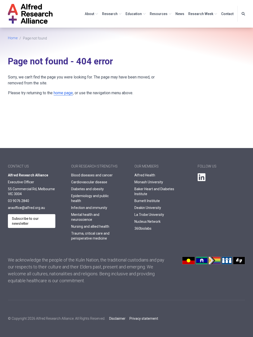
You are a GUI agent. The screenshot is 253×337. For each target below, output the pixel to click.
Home (13, 38)
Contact (227, 14)
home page (63, 93)
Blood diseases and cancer (92, 175)
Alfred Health (144, 175)
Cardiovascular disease (89, 182)
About (89, 14)
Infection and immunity (89, 208)
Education (134, 14)
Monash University (148, 182)
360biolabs (142, 228)
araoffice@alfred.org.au (26, 208)
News (179, 14)
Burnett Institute (147, 201)
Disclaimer (117, 318)
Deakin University (147, 208)
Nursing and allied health (90, 226)
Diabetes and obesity (87, 189)
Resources (159, 14)
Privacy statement (143, 318)
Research (110, 14)
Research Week (200, 14)
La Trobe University (149, 215)
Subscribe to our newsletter (25, 221)
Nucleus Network (147, 222)
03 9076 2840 (18, 201)
